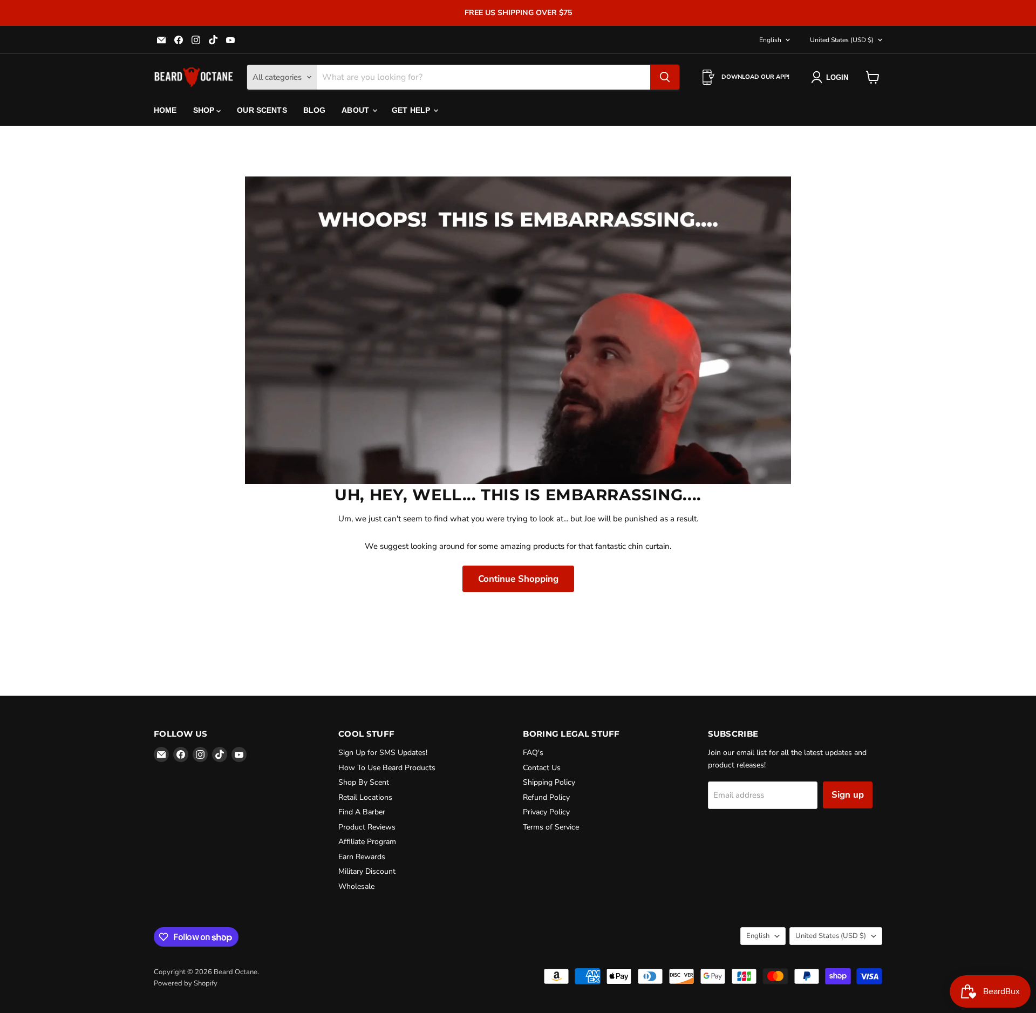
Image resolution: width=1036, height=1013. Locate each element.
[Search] (664, 77)
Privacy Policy (546, 812)
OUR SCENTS (262, 110)
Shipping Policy (549, 782)
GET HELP (412, 110)
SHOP (205, 110)
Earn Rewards (361, 857)
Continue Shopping (518, 579)
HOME (165, 110)
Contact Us (542, 768)
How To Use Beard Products (386, 768)
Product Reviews (367, 827)
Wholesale (356, 886)
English (770, 40)
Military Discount (367, 871)
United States (842, 40)
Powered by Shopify (185, 983)
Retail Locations (365, 797)
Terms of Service (551, 827)
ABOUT (356, 110)
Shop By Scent (363, 782)
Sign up (847, 794)
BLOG (314, 110)
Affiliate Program (367, 842)
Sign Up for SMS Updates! (382, 752)
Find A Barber (361, 812)
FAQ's (533, 752)
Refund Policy (546, 797)
